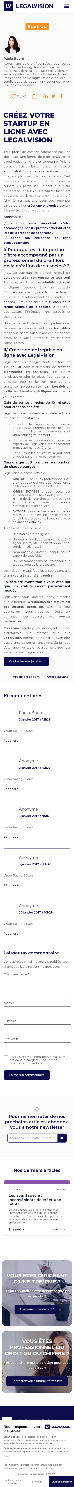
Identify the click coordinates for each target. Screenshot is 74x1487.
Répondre (11, 740)
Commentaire (16, 974)
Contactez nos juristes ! (26, 661)
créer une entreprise (43, 205)
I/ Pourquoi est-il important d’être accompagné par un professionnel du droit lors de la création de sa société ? (37, 228)
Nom (9, 1003)
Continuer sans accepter (12, 1482)
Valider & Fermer (62, 1481)
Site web (11, 1039)
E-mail (10, 1021)
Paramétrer (37, 1481)
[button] (66, 6)
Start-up (37, 26)
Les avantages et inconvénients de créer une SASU (35, 1199)
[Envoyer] (61, 1138)
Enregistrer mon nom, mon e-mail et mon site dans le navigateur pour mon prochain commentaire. (39, 1060)
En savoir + (16, 1229)
